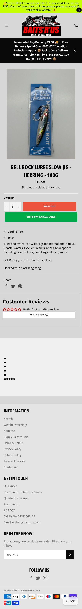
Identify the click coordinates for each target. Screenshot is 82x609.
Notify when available (41, 217)
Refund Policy (12, 455)
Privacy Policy (12, 449)
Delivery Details (13, 443)
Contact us (10, 467)
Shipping (27, 187)
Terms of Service (14, 461)
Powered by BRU (31, 590)
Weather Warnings (15, 425)
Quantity (9, 198)
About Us (9, 431)
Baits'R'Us (17, 590)
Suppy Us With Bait (16, 437)
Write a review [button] (39, 315)
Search (8, 419)
